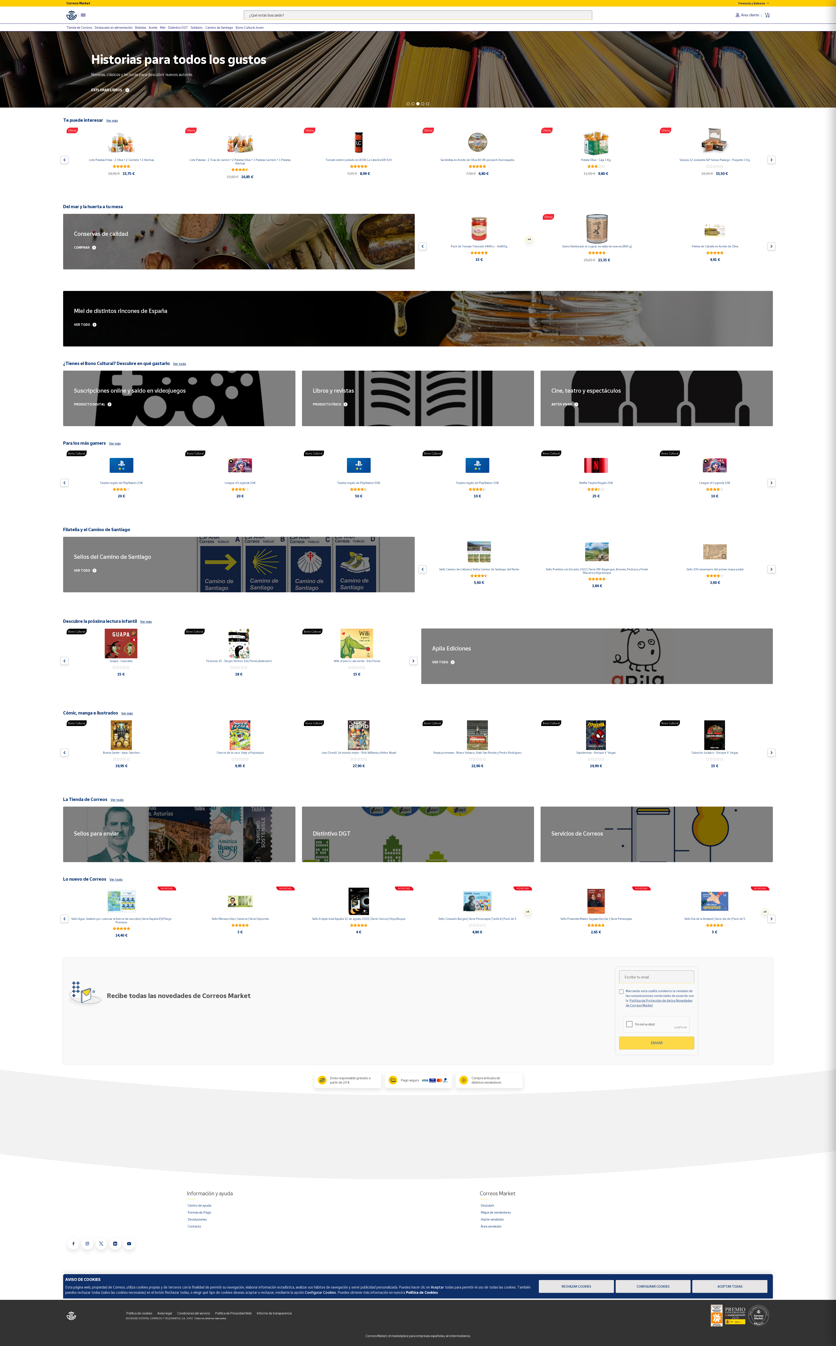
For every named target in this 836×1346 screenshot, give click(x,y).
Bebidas (140, 27)
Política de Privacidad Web (233, 1313)
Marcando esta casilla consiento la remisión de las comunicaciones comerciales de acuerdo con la (660, 998)
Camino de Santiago (219, 27)
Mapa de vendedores (496, 1212)
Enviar (657, 1043)
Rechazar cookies (576, 1286)
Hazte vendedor (492, 1219)
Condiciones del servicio (193, 1313)
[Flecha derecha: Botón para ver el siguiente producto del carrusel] (771, 160)
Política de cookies (139, 1313)
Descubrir (487, 1205)
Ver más (112, 120)
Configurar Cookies (653, 1286)
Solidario (197, 27)
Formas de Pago (199, 1212)
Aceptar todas (730, 1286)
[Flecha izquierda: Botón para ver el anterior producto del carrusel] (64, 160)
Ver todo (179, 364)
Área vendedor (491, 1226)
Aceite (153, 27)
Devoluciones (197, 1219)
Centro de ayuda (199, 1205)
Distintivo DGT (178, 27)
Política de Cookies (422, 1292)
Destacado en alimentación (114, 27)
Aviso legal (164, 1313)
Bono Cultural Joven (250, 27)
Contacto (194, 1226)
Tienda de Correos (79, 27)
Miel (162, 27)
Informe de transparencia (274, 1313)
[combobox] (418, 15)
